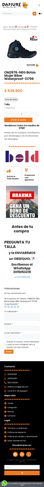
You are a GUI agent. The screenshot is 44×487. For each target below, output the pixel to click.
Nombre (8, 324)
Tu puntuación (11, 304)
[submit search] (34, 13)
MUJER (12, 27)
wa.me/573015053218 (22, 277)
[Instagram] (22, 454)
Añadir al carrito (18, 119)
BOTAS (21, 27)
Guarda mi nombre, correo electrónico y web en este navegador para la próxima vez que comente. (23, 344)
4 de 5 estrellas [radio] (15, 306)
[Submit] (22, 473)
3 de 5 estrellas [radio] (11, 306)
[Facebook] (15, 454)
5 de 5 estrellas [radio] (18, 306)
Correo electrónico (12, 333)
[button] (36, 37)
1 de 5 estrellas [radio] (5, 306)
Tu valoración (11, 311)
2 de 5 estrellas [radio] (8, 306)
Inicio (5, 27)
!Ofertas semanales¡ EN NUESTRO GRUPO (22, 461)
